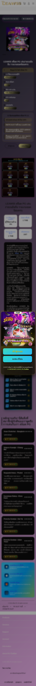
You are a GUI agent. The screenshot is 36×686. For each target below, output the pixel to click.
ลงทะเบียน (17, 359)
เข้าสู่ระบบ (17, 351)
